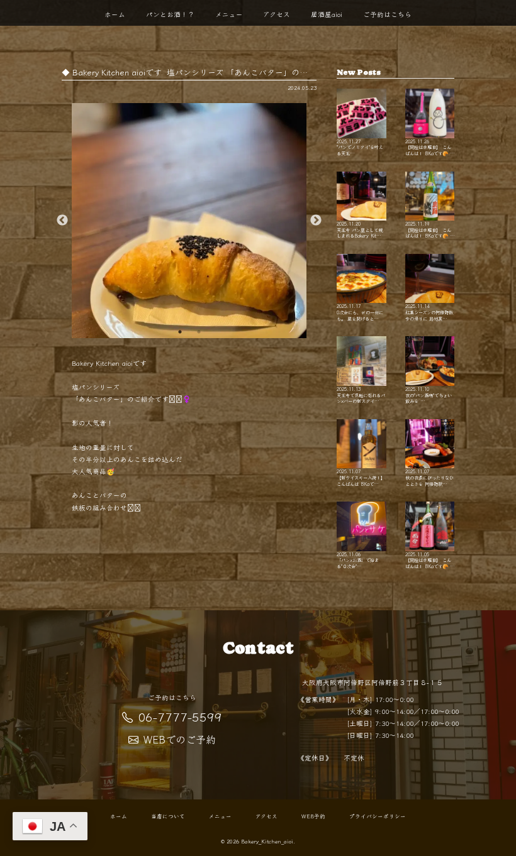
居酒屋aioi (326, 14)
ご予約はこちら (387, 14)
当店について (168, 816)
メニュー (229, 14)
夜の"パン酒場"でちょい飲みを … (428, 394)
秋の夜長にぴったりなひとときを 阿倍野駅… (429, 477)
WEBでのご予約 (179, 739)
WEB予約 (313, 816)
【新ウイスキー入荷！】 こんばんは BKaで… (361, 477)
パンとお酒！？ (170, 14)
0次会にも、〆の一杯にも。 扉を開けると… (360, 311)
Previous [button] (62, 220)
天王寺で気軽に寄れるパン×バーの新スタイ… (361, 394)
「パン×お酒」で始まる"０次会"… (358, 560)
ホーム (114, 14)
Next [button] (316, 220)
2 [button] (199, 332)
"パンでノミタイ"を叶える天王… (360, 147)
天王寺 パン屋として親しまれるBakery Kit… (360, 229)
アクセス (276, 14)
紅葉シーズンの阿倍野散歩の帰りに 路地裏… (429, 311)
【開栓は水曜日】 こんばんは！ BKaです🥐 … (429, 147)
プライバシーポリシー (377, 816)
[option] (189, 220)
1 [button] (180, 332)
